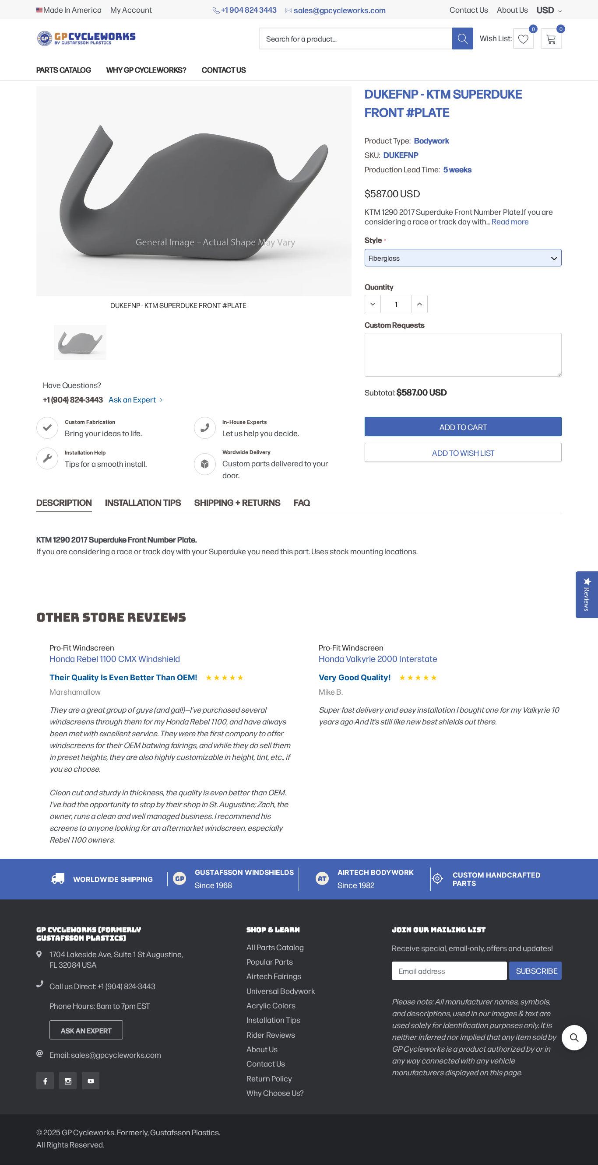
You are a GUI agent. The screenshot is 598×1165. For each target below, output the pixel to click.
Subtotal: (380, 392)
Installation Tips (143, 502)
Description (64, 502)
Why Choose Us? (275, 1093)
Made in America (72, 10)
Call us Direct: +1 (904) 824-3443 (102, 986)
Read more (510, 221)
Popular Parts (269, 961)
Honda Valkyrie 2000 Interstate (378, 658)
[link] (80, 342)
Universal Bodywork (280, 991)
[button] (574, 1037)
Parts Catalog (63, 69)
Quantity (379, 286)
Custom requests (395, 324)
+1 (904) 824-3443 (73, 399)
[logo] (86, 38)
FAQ (302, 502)
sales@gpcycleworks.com (339, 10)
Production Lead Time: (402, 169)
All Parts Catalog (275, 947)
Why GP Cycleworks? (146, 69)
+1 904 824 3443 (248, 9)
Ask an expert (86, 1030)
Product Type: (388, 140)
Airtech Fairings (273, 976)
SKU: (372, 155)
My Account (131, 10)
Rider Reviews (270, 1034)
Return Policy (269, 1078)
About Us (512, 10)
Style (375, 240)
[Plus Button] (419, 304)
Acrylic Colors (270, 1005)
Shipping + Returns (237, 502)
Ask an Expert (133, 399)
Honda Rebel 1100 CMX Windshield (114, 658)
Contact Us (469, 10)
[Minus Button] (373, 304)
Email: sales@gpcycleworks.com (105, 1055)
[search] (462, 38)
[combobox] (355, 38)
